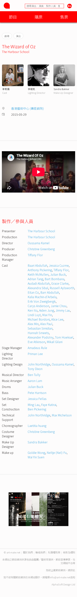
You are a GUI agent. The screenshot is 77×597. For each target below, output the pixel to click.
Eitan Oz (33, 292)
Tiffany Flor (35, 255)
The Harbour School (15, 51)
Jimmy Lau (63, 310)
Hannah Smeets (38, 333)
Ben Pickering (37, 409)
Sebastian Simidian (40, 328)
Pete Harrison (37, 392)
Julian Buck (58, 274)
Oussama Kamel (39, 243)
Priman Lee (35, 353)
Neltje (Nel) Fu (57, 452)
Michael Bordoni (39, 319)
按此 (72, 570)
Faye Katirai (48, 404)
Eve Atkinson (36, 341)
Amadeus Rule (37, 347)
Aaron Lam (35, 380)
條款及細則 (69, 552)
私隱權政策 (54, 552)
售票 (64, 17)
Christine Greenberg (41, 249)
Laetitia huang (37, 425)
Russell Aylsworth (62, 288)
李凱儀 (6, 89)
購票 (38, 17)
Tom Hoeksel (64, 337)
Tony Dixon (35, 368)
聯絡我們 (40, 552)
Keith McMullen (38, 274)
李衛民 (31, 89)
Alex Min (33, 324)
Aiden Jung (46, 310)
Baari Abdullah (37, 265)
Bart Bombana (54, 279)
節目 (13, 17)
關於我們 (28, 552)
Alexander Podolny (40, 337)
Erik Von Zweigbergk (42, 301)
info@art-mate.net (60, 577)
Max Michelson (62, 415)
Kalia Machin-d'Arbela (42, 297)
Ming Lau (34, 404)
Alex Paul (46, 324)
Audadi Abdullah (39, 283)
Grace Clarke (60, 283)
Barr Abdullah (49, 292)
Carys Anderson (38, 306)
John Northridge (39, 364)
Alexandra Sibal (38, 288)
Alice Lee (57, 319)
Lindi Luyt (34, 315)
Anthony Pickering (40, 270)
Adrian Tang (35, 279)
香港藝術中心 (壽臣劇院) (27, 108)
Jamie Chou (59, 306)
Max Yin (47, 315)
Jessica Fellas (37, 398)
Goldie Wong (36, 452)
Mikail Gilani (54, 341)
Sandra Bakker (61, 89)
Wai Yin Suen (36, 457)
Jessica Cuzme (59, 265)
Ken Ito (33, 310)
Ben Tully (34, 374)
